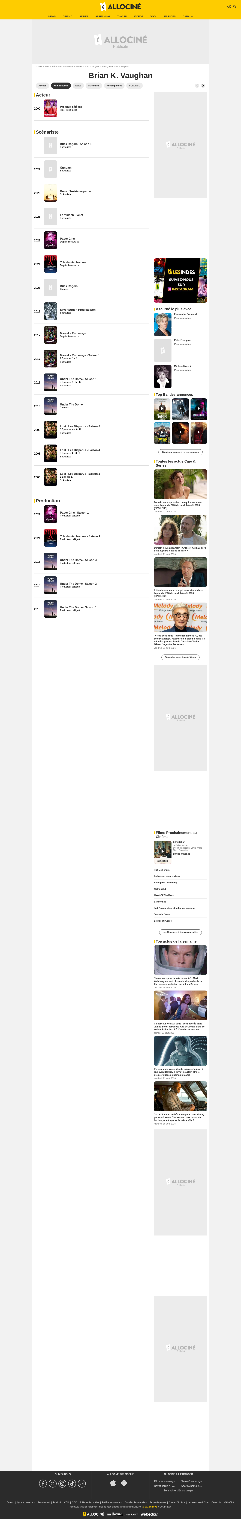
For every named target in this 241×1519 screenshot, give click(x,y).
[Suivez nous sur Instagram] (62, 1484)
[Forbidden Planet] (50, 216)
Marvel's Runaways (73, 333)
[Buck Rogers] (50, 287)
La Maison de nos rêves (167, 876)
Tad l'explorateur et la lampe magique (174, 908)
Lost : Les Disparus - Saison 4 (80, 450)
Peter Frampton (182, 340)
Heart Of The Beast (164, 895)
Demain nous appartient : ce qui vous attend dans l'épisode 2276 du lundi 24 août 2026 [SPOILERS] (178, 505)
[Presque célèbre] (50, 108)
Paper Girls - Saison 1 (74, 512)
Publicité (57, 1502)
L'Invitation (179, 842)
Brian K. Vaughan (92, 66)
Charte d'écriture (177, 1502)
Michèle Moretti (182, 366)
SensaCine (187, 1481)
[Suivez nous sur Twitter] (53, 1484)
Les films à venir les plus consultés (180, 932)
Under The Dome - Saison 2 (78, 583)
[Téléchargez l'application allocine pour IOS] (115, 1482)
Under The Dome (71, 404)
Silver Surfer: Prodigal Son (78, 309)
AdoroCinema (189, 1485)
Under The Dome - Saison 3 (78, 560)
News (52, 16)
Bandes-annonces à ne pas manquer (180, 452)
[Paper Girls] (50, 240)
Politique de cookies (89, 1502)
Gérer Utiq (216, 1502)
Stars (46, 66)
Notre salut (160, 889)
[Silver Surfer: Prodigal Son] (50, 311)
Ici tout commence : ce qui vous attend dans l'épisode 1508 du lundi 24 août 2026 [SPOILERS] (178, 593)
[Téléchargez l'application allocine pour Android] (126, 1482)
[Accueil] (120, 6)
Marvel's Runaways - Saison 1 (80, 355)
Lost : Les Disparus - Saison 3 (80, 473)
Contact (10, 1502)
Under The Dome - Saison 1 (78, 379)
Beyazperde (161, 1485)
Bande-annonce (181, 853)
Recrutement (44, 1502)
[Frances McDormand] (162, 324)
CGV (74, 1502)
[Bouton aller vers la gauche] (197, 86)
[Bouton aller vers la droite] (203, 86)
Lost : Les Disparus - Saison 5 (80, 426)
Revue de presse (158, 1502)
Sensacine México (174, 1490)
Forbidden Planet (71, 215)
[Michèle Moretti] (162, 376)
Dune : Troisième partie (75, 191)
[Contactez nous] (82, 1484)
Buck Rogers (69, 286)
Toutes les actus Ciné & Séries (180, 657)
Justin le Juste (162, 914)
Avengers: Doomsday (165, 882)
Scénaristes (57, 66)
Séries (83, 16)
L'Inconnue (160, 901)
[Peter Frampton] (162, 350)
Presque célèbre (71, 106)
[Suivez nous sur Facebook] (43, 1484)
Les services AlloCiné (198, 1502)
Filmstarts (160, 1481)
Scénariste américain (73, 66)
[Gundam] (50, 169)
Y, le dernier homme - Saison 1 (80, 536)
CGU (66, 1502)
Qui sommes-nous (26, 1502)
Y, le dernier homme (73, 262)
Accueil (39, 66)
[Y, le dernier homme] (50, 264)
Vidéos (138, 16)
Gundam (65, 167)
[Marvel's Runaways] (50, 335)
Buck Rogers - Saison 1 (76, 143)
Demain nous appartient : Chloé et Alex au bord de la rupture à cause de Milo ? (180, 549)
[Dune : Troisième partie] (50, 193)
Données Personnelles (136, 1502)
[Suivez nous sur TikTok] (72, 1484)
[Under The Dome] (50, 406)
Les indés (169, 16)
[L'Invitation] (162, 852)
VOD (153, 16)
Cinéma (67, 16)
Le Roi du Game (163, 920)
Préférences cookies (112, 1502)
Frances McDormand (185, 314)
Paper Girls (67, 238)
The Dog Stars (162, 870)
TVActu (122, 16)
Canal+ (188, 16)
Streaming (102, 16)
